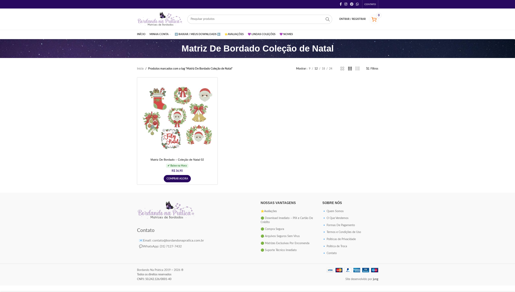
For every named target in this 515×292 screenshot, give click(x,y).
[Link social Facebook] (340, 4)
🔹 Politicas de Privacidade (339, 239)
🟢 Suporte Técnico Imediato (279, 250)
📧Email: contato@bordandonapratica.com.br (171, 240)
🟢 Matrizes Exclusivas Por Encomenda (285, 243)
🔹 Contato (329, 253)
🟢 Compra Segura (272, 229)
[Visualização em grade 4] (357, 68)
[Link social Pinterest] (352, 4)
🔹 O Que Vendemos (335, 218)
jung (375, 279)
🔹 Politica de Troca (334, 246)
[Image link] (166, 210)
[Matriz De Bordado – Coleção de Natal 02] (177, 118)
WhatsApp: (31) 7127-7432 (160, 246)
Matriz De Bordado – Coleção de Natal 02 (177, 159)
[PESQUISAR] (327, 19)
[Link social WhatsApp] (357, 4)
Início (140, 68)
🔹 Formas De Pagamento (338, 225)
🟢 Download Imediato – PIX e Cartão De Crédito (287, 220)
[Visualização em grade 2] (342, 68)
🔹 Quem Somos (333, 211)
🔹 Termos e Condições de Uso (341, 232)
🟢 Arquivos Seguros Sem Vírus (280, 236)
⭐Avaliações (269, 211)
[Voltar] (176, 48)
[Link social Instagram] (346, 4)
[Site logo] (160, 19)
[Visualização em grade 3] (350, 68)
